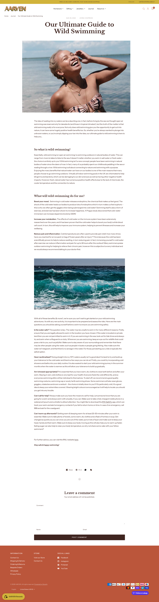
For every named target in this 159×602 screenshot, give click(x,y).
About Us (100, 9)
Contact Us (14, 558)
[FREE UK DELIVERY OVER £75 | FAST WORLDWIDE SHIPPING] (79, 2)
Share (71, 470)
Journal (91, 9)
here (76, 440)
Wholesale (14, 571)
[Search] (144, 9)
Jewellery (79, 9)
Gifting (69, 9)
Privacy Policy (15, 574)
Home (6, 16)
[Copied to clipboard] (91, 470)
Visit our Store (39, 558)
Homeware (57, 9)
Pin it (80, 470)
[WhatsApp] (86, 470)
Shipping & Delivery (17, 561)
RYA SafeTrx (107, 402)
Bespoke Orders (16, 567)
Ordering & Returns (17, 564)
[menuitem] (58, 8)
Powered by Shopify (40, 584)
